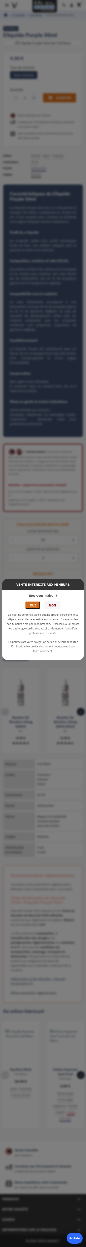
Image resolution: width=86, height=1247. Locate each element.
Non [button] (52, 605)
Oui (33, 605)
